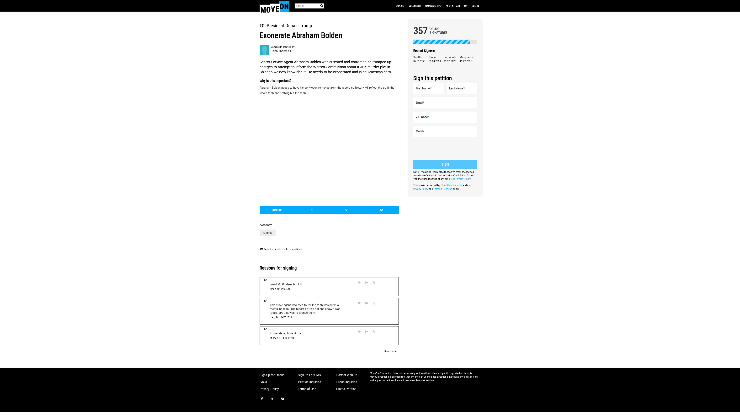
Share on (277, 209)
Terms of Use (307, 389)
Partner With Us (346, 375)
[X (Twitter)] (272, 399)
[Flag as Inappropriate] (367, 283)
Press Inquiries (346, 382)
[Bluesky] (283, 399)
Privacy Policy (420, 188)
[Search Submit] (321, 5)
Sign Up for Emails (272, 375)
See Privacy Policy (461, 178)
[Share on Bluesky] (381, 210)
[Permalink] (374, 282)
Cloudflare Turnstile (451, 185)
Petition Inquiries (309, 382)
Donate (400, 5)
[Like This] (359, 283)
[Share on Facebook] (312, 210)
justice (267, 233)
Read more (390, 351)
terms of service (425, 380)
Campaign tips (433, 5)
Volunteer (415, 5)
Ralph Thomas (280, 51)
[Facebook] (262, 399)
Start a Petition (458, 5)
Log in (475, 5)
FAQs (263, 382)
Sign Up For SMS (309, 375)
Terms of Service (443, 188)
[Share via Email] (346, 210)
